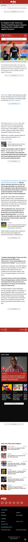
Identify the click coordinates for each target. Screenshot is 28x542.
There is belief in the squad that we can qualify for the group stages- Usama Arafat (18, 397)
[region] (14, 393)
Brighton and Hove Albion (15, 123)
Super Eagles (19, 515)
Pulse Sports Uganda (21, 529)
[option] (7, 393)
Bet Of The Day (11, 446)
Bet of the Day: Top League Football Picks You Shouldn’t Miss (16, 448)
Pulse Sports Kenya (5, 529)
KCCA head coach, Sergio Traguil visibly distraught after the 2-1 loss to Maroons (6, 397)
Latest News (3, 5)
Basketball (3, 515)
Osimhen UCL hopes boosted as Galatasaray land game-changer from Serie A (17, 488)
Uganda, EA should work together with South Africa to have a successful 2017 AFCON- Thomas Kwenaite (13, 377)
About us (3, 521)
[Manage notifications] (25, 539)
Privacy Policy (4, 524)
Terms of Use (19, 521)
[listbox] (14, 393)
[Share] (25, 35)
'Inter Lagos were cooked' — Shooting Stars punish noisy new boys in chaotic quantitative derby (17, 464)
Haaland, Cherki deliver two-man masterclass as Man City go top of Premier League (16, 480)
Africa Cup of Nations (14, 100)
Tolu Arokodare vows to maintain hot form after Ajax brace (16, 456)
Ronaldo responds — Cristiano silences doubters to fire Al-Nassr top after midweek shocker (17, 472)
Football (4, 8)
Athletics (18, 512)
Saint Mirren (4, 95)
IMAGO (25, 61)
